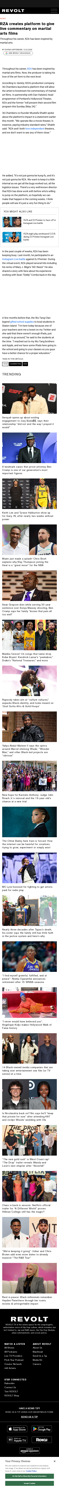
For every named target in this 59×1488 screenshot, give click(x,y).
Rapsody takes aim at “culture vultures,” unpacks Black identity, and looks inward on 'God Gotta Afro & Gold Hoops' (27, 703)
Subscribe (9, 1383)
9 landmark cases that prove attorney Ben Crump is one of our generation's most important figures (26, 470)
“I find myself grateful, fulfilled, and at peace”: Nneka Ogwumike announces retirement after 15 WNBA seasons (24, 979)
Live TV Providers (13, 1355)
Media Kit (37, 1360)
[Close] (55, 1461)
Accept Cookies (29, 1483)
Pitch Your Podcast (14, 1360)
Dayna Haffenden (13, 50)
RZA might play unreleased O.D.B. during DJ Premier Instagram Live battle (39, 236)
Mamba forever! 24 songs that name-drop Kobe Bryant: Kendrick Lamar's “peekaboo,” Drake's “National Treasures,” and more (27, 657)
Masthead (38, 1351)
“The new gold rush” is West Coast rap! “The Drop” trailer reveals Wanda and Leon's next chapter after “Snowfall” (25, 1162)
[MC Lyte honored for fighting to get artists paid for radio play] (29, 868)
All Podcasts (10, 1351)
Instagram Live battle (13, 259)
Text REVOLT (11, 1391)
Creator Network (13, 1364)
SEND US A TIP (29, 1416)
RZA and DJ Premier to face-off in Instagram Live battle (39, 222)
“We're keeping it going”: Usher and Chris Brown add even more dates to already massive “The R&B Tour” (26, 1254)
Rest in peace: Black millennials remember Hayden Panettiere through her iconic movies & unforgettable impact (27, 1300)
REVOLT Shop (11, 1395)
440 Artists (10, 1368)
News (3, 18)
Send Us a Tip (40, 1355)
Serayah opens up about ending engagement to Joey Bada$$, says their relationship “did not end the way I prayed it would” (28, 422)
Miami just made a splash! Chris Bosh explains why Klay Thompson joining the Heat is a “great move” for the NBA (25, 562)
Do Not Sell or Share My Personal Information (29, 1476)
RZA (29, 68)
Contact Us (10, 1387)
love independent (34, 128)
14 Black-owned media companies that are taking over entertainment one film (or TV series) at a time (27, 1070)
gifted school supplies (22, 321)
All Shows (9, 1347)
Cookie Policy (31, 1471)
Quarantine (15, 364)
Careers (37, 1364)
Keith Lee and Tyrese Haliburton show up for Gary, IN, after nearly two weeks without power (27, 516)
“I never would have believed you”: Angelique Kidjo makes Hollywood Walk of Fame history (27, 1025)
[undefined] (11, 222)
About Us (37, 1347)
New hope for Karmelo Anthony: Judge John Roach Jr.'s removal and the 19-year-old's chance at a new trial (27, 798)
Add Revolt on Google (20, 53)
